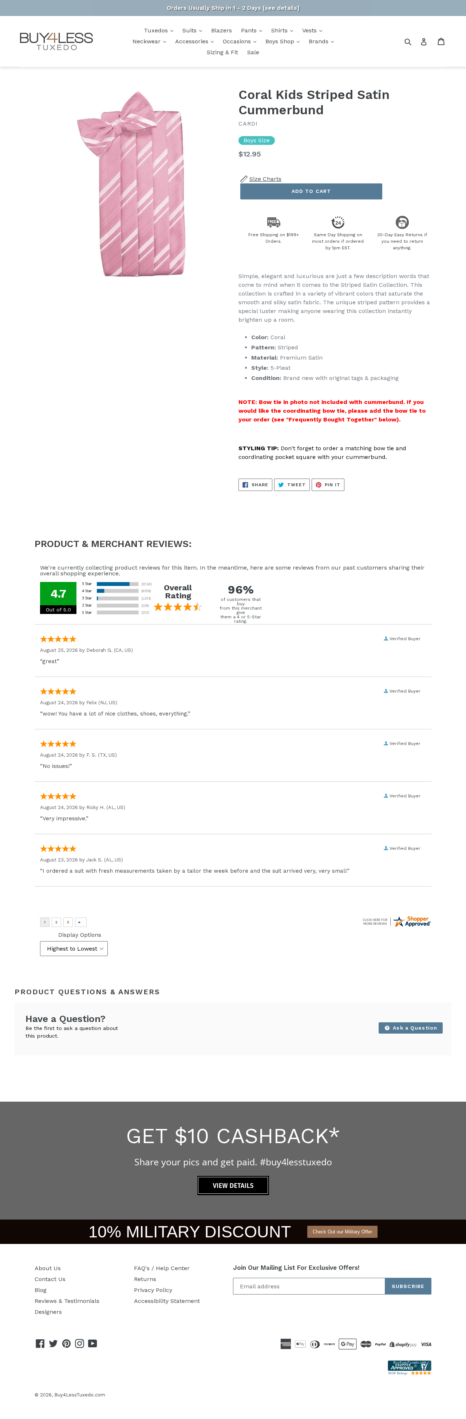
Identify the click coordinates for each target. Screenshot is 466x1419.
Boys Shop (280, 41)
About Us (48, 1268)
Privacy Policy (153, 1290)
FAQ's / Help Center (162, 1268)
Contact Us (50, 1279)
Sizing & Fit (222, 52)
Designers (48, 1311)
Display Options (79, 934)
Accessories (192, 41)
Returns (145, 1279)
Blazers (221, 30)
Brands (319, 41)
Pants (249, 30)
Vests (310, 30)
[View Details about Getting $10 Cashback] (233, 1193)
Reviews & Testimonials (67, 1300)
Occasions (238, 41)
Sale (253, 52)
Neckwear (147, 41)
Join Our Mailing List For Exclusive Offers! (296, 1267)
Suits (190, 30)
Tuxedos (157, 30)
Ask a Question (414, 1028)
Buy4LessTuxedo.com (79, 1395)
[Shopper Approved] (409, 1373)
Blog (41, 1290)
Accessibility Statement (167, 1300)
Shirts (280, 30)
